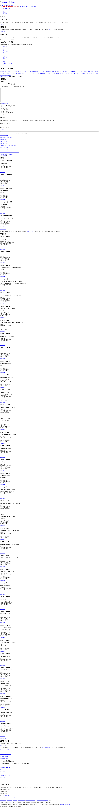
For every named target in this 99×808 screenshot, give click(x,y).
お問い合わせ (3, 800)
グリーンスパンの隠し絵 (23, 71)
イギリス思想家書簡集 (17, 71)
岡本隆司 (56, 73)
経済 (4, 58)
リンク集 (15, 800)
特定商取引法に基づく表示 (42, 800)
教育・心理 (5, 57)
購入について (5, 13)
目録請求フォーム (4, 31)
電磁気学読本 (9, 75)
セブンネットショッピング (5, 775)
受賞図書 (4, 11)
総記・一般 (5, 46)
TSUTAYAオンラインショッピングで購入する (9, 152)
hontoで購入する (3, 139)
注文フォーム (3, 229)
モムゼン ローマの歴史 (54, 71)
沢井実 (84, 73)
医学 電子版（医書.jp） (7, 63)
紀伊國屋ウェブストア (5, 767)
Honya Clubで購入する (5, 141)
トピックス (9, 800)
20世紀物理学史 (2, 71)
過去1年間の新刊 (6, 8)
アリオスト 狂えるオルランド (9, 71)
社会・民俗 (5, 56)
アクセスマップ (21, 800)
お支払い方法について (5, 756)
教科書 (4, 12)
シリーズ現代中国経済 (32, 71)
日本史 (4, 52)
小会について (5, 14)
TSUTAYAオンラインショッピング (7, 782)
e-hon (1, 773)
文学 (4, 49)
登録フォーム (3, 24)
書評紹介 (10, 797)
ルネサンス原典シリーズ (77, 71)
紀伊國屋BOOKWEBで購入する (6, 137)
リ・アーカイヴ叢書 (7, 66)
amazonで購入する (4, 135)
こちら (50, 29)
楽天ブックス (3, 777)
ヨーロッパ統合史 (69, 71)
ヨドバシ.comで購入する (5, 149)
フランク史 (48, 71)
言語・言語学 (5, 51)
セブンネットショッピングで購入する (8, 145)
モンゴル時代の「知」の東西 (62, 71)
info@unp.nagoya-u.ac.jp (65, 804)
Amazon (2, 765)
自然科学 (4, 64)
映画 (75, 73)
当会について (32, 797)
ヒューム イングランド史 (42, 71)
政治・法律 (5, 61)
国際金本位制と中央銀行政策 (7, 154)
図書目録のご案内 (4, 758)
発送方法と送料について (5, 754)
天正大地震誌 (3, 155)
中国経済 (19, 73)
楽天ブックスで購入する (5, 147)
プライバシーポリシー (30, 800)
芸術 (4, 50)
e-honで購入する (3, 143)
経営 (4, 60)
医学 (4, 62)
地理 (4, 55)
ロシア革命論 (84, 71)
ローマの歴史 (89, 71)
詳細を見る (2, 172)
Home (1, 76)
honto (1, 769)
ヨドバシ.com (3, 779)
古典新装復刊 (42, 73)
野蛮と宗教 (5, 75)
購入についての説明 (46, 747)
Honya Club (2, 771)
